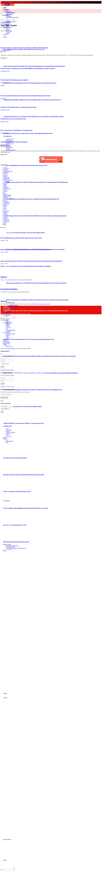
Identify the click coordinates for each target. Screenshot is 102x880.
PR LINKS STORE (10, 547)
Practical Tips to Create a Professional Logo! (13, 118)
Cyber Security (6, 500)
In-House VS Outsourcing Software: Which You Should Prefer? (19, 107)
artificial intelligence (13, 467)
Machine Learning (7, 194)
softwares (5, 213)
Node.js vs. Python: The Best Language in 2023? (17, 491)
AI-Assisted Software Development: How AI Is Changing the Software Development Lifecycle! (29, 83)
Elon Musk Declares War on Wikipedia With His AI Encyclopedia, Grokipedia (28, 266)
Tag (4, 22)
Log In (12, 386)
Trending (8, 93)
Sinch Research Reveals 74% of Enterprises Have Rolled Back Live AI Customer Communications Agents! (36, 215)
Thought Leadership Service (12, 843)
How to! (8, 513)
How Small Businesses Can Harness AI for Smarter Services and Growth (23, 49)
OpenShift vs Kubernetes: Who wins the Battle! (14, 142)
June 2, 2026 (3, 98)
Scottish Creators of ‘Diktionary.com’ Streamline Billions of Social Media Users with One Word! (28, 68)
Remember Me (5, 363)
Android (5, 167)
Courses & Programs (10, 432)
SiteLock (4, 301)
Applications (9, 689)
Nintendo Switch (10, 241)
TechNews (5, 9)
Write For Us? (6, 310)
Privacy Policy (6, 307)
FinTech (5, 186)
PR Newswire (6, 202)
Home (2, 22)
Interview (5, 191)
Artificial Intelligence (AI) (14, 471)
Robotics (5, 206)
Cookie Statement (7, 308)
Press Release (6, 203)
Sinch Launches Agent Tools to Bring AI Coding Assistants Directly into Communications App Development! (34, 66)
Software (8, 521)
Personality (8, 488)
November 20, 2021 (5, 133)
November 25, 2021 (5, 109)
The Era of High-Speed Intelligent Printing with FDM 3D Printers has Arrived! (25, 508)
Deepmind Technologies (9, 289)
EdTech (5, 185)
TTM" (29, 313)
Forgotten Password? (5, 370)
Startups (8, 81)
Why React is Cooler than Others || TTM (14, 525)
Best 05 (5, 860)
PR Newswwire (6, 342)
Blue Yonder (8, 22)
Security (5, 208)
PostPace (4, 277)
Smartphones (6, 211)
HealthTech (8, 16)
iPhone (4, 193)
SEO (7, 710)
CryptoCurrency (6, 181)
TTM (4, 7)
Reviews (5, 438)
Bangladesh (5, 172)
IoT (7, 475)
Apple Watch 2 (9, 236)
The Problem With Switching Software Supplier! (14, 80)
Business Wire (9, 14)
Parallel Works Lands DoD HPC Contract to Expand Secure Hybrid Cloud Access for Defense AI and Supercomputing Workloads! (40, 591)
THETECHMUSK (6, 50)
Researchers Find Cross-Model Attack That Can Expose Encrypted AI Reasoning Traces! (28, 549)
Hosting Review (9, 705)
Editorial (5, 183)
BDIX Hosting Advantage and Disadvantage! (16, 834)
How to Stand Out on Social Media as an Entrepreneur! (16, 130)
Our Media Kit (9, 856)
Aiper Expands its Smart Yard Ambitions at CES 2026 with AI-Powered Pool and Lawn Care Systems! (35, 394)
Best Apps (5, 175)
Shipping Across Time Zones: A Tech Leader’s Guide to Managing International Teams (28, 222)
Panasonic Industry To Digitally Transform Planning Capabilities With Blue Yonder (24, 47)
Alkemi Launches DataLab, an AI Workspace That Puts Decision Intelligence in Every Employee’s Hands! (36, 283)
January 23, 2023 (4, 144)
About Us (5, 2)
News (7, 517)
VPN (7, 529)
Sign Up (12, 370)
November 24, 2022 (5, 71)
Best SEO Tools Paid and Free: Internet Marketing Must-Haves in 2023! (23, 474)
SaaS (4, 207)
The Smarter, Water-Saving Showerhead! (15, 729)
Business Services (7, 839)
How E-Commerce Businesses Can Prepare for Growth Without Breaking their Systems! (26, 95)
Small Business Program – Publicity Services (16, 851)
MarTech (8, 52)
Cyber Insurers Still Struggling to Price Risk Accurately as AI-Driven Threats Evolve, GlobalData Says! (32, 389)
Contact (8, 9)
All (6, 10)
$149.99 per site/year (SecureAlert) (42, 304)
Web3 (7, 98)
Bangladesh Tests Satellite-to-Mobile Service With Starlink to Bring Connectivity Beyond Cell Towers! (32, 99)
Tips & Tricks (9, 89)
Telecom (5, 437)
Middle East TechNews (11, 56)
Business (5, 176)
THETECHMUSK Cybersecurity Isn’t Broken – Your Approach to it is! (23, 653)
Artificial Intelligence (10, 12)
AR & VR (8, 11)
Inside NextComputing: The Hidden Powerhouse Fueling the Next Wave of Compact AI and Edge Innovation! (37, 300)
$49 (30, 279)
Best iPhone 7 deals (10, 232)
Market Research (7, 196)
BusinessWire (6, 178)
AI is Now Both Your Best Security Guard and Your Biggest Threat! (25, 232)
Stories (7, 312)
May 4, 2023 (3, 51)
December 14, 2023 (5, 82)
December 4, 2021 (5, 121)
